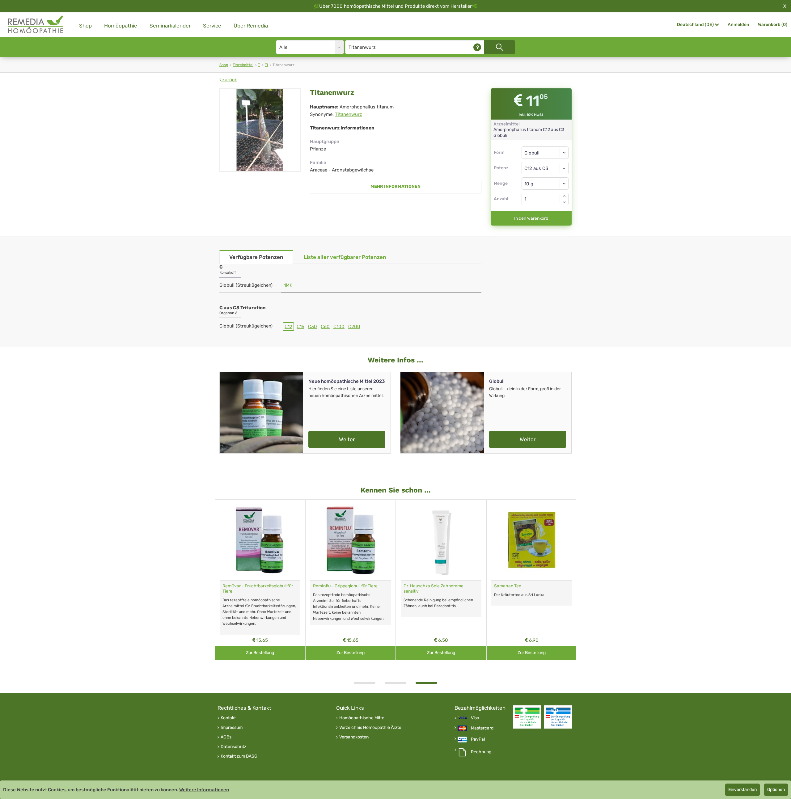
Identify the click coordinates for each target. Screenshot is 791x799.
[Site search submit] (499, 47)
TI (266, 65)
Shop (85, 26)
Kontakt (228, 718)
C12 (288, 326)
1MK (288, 285)
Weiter (347, 439)
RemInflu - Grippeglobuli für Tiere (345, 586)
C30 (312, 326)
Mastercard (482, 728)
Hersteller (461, 6)
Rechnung (481, 752)
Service (212, 26)
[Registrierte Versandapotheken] (527, 717)
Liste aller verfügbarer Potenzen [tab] (345, 257)
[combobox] (545, 168)
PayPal (478, 739)
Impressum (232, 727)
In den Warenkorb (531, 218)
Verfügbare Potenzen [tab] (256, 257)
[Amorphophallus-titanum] (260, 130)
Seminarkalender (170, 26)
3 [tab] (426, 683)
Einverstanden (742, 789)
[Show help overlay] (477, 47)
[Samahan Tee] (531, 540)
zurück (229, 79)
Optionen (776, 789)
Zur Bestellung (260, 652)
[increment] (564, 196)
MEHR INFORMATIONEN (395, 186)
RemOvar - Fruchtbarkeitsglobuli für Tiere (257, 588)
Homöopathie (120, 26)
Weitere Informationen (204, 790)
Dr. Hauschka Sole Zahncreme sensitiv (433, 588)
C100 (339, 326)
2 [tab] (395, 683)
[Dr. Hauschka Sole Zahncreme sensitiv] (441, 540)
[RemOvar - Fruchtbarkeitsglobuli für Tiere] (260, 540)
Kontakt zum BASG (239, 756)
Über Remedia (251, 26)
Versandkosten (354, 737)
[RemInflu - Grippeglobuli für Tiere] (350, 540)
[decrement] (564, 202)
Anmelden (738, 24)
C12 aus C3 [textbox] (536, 168)
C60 (325, 326)
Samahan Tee (507, 586)
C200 (354, 326)
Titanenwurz (348, 114)
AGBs (226, 737)
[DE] (36, 24)
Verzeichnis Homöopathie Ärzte (370, 727)
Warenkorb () (772, 24)
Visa (475, 718)
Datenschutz (233, 747)
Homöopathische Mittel (362, 718)
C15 (300, 326)
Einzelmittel (243, 65)
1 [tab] (364, 683)
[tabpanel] (441, 579)
